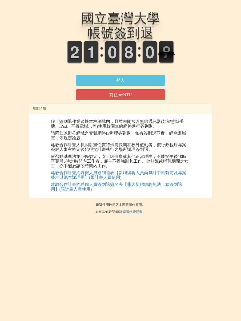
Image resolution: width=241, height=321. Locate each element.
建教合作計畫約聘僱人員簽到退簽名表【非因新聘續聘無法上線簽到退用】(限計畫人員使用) (116, 187)
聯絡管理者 (134, 212)
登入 (120, 80)
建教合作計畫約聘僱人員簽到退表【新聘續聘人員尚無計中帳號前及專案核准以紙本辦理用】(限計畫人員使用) (118, 175)
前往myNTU (120, 94)
